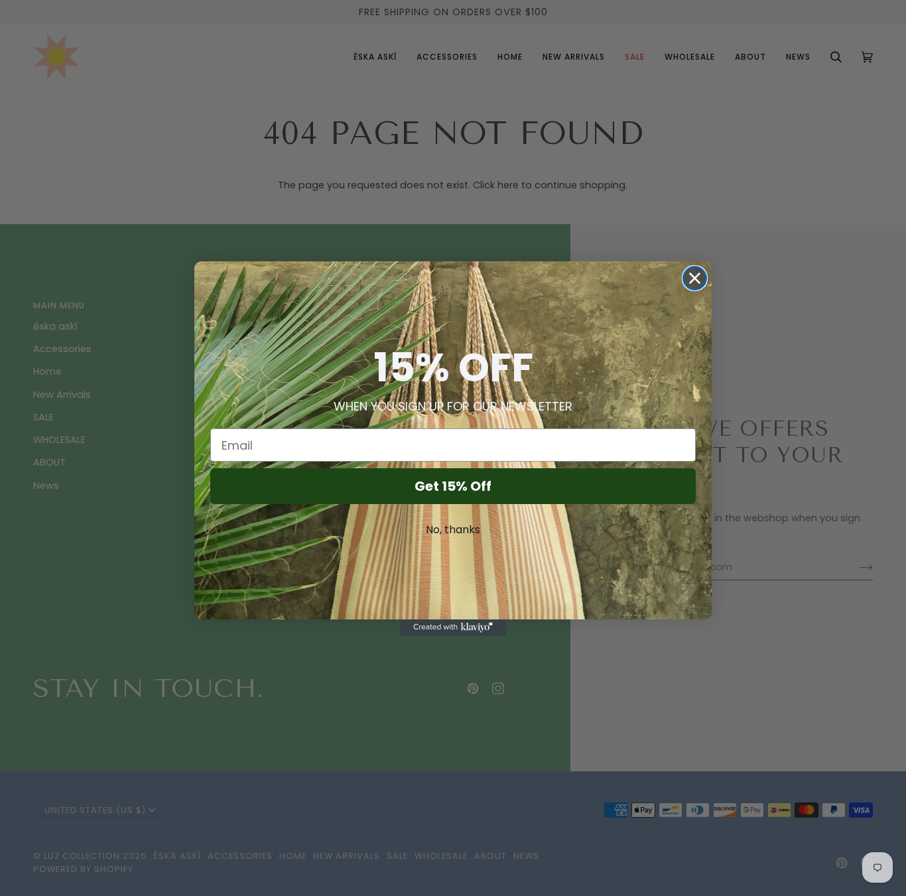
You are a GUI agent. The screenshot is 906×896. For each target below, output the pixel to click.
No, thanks (453, 529)
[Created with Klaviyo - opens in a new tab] (453, 627)
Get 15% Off (453, 486)
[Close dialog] (694, 278)
